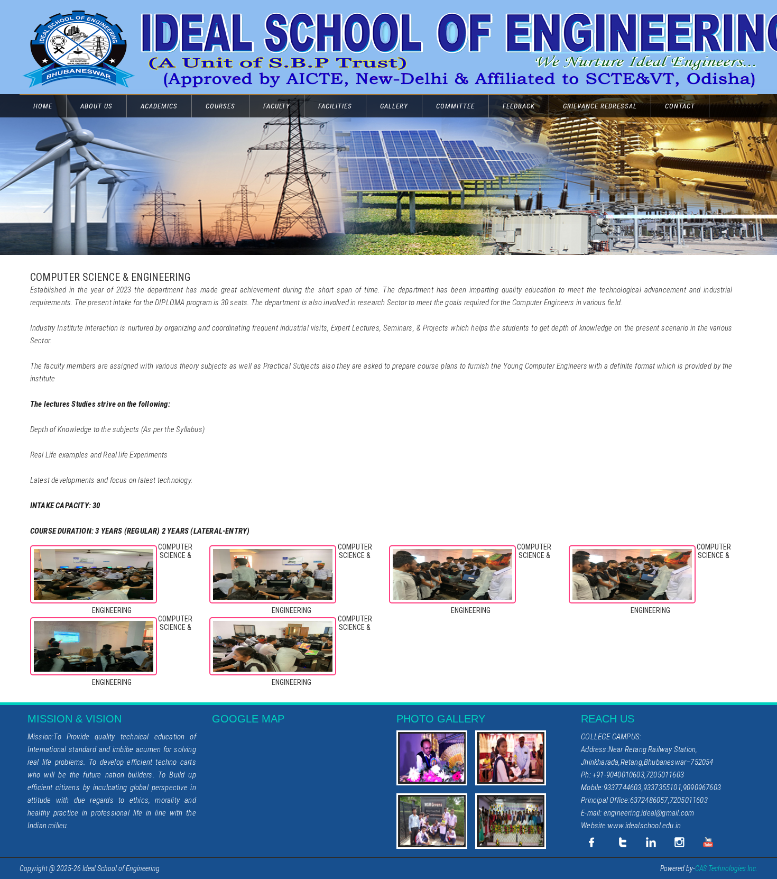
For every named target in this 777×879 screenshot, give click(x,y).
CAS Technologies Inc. (726, 868)
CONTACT (680, 106)
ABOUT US (96, 106)
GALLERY (394, 106)
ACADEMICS (159, 106)
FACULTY (276, 106)
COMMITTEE (455, 106)
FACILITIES (335, 106)
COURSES (220, 106)
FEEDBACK (519, 106)
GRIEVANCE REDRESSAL (600, 106)
